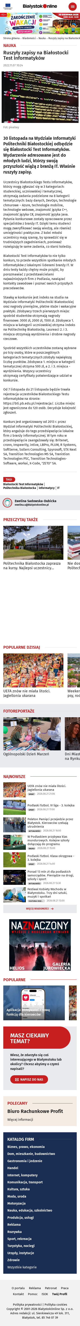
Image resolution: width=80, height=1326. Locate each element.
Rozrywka (14, 1232)
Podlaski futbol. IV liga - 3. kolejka (50, 805)
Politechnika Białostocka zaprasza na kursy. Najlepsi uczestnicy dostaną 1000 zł (32, 565)
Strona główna (11, 38)
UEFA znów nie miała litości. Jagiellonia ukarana (26, 693)
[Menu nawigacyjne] (73, 6)
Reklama (14, 1225)
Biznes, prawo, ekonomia (26, 1147)
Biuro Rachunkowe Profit (35, 1111)
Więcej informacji (20, 1120)
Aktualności (34, 831)
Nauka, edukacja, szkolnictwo (29, 1210)
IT (58, 488)
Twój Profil (59, 1294)
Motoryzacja (16, 1203)
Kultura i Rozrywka (37, 901)
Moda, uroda (16, 1196)
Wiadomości (29, 38)
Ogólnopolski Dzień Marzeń (26, 754)
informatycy (47, 488)
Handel (12, 1168)
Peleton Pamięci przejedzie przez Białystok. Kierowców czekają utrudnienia (50, 822)
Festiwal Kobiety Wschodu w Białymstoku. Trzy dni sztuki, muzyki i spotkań (47, 892)
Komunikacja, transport (25, 1182)
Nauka (42, 38)
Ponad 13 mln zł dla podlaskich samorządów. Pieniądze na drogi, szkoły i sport (50, 875)
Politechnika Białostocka (19, 488)
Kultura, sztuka (18, 1189)
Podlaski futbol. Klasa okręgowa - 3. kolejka (50, 858)
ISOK (45, 1294)
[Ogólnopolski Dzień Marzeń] (32, 733)
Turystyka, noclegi (21, 1246)
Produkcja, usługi (20, 1218)
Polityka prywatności (27, 1304)
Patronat (51, 1288)
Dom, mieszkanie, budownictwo (31, 1154)
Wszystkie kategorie (22, 1267)
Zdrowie (13, 1260)
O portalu (18, 1288)
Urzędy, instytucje (20, 1253)
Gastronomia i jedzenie (24, 1161)
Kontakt (18, 1294)
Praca (65, 1288)
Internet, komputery (22, 1175)
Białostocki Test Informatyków (23, 484)
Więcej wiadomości (37, 908)
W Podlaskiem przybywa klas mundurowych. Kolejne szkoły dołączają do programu (48, 840)
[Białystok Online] (40, 6)
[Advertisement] (40, 607)
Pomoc (33, 1294)
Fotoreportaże (18, 711)
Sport (31, 794)
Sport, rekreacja (19, 1239)
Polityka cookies (56, 1304)
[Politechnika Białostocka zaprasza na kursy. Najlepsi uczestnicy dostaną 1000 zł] (33, 543)
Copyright (13, 1309)
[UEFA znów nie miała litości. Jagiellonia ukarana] (33, 670)
